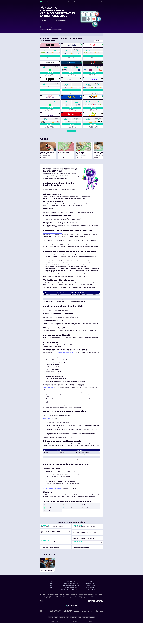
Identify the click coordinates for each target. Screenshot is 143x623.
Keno (51, 583)
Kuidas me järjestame (91, 587)
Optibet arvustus (93, 57)
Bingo (51, 581)
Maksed (88, 1)
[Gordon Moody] (68, 611)
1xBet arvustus (71, 74)
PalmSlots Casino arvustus (93, 126)
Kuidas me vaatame (91, 585)
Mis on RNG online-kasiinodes (70, 587)
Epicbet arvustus (71, 91)
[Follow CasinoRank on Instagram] (91, 601)
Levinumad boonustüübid (48, 418)
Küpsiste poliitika (74, 621)
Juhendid (95, 1)
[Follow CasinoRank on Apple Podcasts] (102, 601)
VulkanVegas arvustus (93, 109)
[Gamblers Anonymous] (96, 611)
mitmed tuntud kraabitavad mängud (65, 352)
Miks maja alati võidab (70, 581)
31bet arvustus (71, 126)
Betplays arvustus (50, 126)
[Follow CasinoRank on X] (94, 601)
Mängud (75, 1)
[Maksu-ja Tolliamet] (44, 611)
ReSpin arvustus (71, 57)
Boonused (82, 1)
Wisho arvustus (50, 109)
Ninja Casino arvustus (50, 74)
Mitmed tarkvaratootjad (48, 387)
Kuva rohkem (70, 130)
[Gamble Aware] (83, 611)
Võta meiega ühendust (91, 583)
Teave (91, 581)
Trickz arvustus (93, 91)
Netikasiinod (67, 1)
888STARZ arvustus (92, 74)
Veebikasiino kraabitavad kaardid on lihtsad (52, 233)
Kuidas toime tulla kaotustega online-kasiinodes (70, 589)
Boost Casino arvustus (50, 91)
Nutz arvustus (50, 57)
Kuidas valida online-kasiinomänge (70, 583)
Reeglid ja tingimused (55, 621)
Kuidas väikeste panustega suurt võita (71, 585)
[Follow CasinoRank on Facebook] (89, 601)
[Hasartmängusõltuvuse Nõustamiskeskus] (56, 611)
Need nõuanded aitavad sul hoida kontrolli (52, 488)
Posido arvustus (71, 109)
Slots (51, 587)
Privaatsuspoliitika (91, 589)
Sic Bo (51, 585)
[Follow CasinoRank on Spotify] (99, 601)
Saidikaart (90, 621)
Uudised (101, 1)
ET (40, 600)
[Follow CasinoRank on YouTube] (97, 601)
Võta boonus (50, 55)
